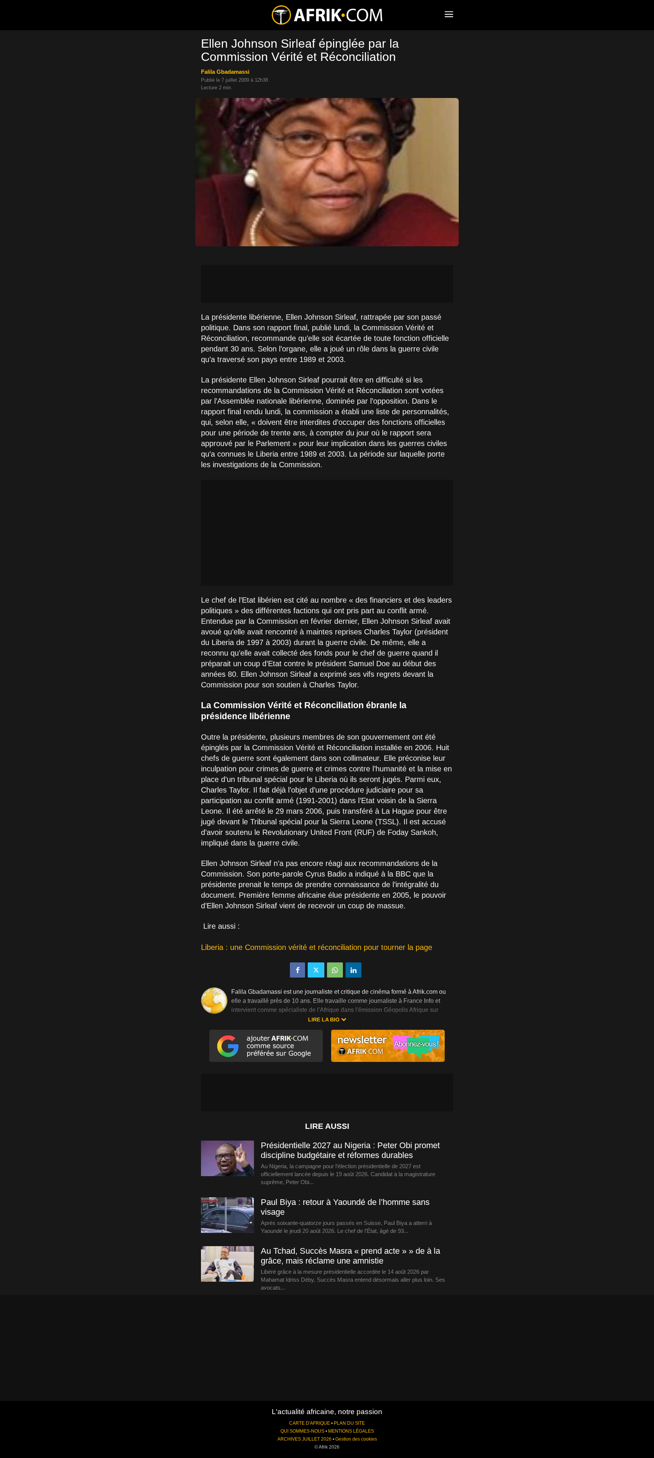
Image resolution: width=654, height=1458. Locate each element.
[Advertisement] (327, 284)
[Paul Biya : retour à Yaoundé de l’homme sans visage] (227, 1215)
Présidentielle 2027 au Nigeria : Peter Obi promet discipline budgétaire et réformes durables (350, 1150)
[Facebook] (297, 970)
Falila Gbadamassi (225, 71)
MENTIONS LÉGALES (351, 1431)
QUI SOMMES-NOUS (302, 1431)
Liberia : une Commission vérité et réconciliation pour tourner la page (316, 947)
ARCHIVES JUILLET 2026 (304, 1439)
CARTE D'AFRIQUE (309, 1423)
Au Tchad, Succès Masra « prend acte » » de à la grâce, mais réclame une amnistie (350, 1255)
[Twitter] (316, 970)
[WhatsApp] (335, 970)
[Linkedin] (353, 970)
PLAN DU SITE (349, 1423)
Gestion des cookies (356, 1439)
